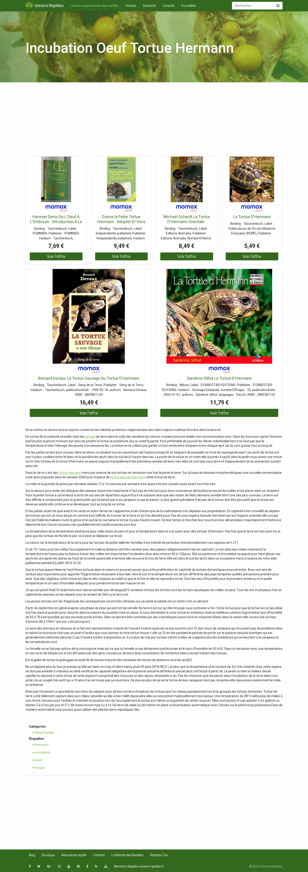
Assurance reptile (74, 855)
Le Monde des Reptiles (127, 855)
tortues (90, 436)
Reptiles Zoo (159, 855)
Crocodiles (188, 5)
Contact (99, 855)
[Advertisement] (154, 120)
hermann (42, 745)
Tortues (130, 5)
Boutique (48, 855)
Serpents (149, 5)
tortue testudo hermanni (127, 477)
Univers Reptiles (49, 5)
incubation (43, 752)
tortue (39, 768)
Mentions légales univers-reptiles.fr (139, 866)
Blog (32, 855)
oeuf (38, 760)
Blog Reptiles (44, 732)
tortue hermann (70, 472)
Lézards (168, 5)
